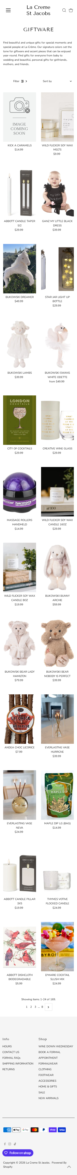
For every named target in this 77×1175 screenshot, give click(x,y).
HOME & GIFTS (47, 1086)
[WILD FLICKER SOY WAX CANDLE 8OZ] (19, 567)
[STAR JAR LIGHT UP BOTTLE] (57, 268)
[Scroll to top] (69, 1167)
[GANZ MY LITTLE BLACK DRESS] (57, 192)
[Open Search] (64, 10)
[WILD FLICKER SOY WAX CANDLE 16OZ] (57, 491)
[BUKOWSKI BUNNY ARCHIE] (57, 567)
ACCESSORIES (47, 1081)
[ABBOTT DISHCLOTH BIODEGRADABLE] (19, 946)
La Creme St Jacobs (38, 10)
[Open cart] (71, 10)
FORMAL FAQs (11, 1058)
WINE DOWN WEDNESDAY (55, 1046)
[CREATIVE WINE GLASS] (57, 420)
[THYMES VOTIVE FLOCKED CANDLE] (57, 870)
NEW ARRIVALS (48, 1098)
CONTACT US (10, 1052)
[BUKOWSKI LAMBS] (19, 344)
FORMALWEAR (47, 1063)
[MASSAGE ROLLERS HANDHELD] (19, 491)
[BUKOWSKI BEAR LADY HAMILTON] (19, 643)
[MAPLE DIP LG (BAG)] (57, 795)
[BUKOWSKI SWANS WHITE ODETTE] (57, 344)
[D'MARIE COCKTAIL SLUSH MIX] (57, 946)
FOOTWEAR (46, 1075)
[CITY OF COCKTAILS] (19, 420)
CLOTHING (45, 1069)
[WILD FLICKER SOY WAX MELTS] (57, 117)
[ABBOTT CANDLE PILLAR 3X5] (19, 870)
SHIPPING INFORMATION (17, 1063)
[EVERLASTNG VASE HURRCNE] (57, 719)
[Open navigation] (11, 10)
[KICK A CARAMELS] (19, 117)
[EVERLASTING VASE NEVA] (19, 795)
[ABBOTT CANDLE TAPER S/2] (19, 192)
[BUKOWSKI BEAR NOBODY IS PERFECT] (57, 643)
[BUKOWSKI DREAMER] (19, 268)
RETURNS (8, 1069)
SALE (41, 1092)
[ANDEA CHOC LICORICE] (19, 719)
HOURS (7, 1046)
